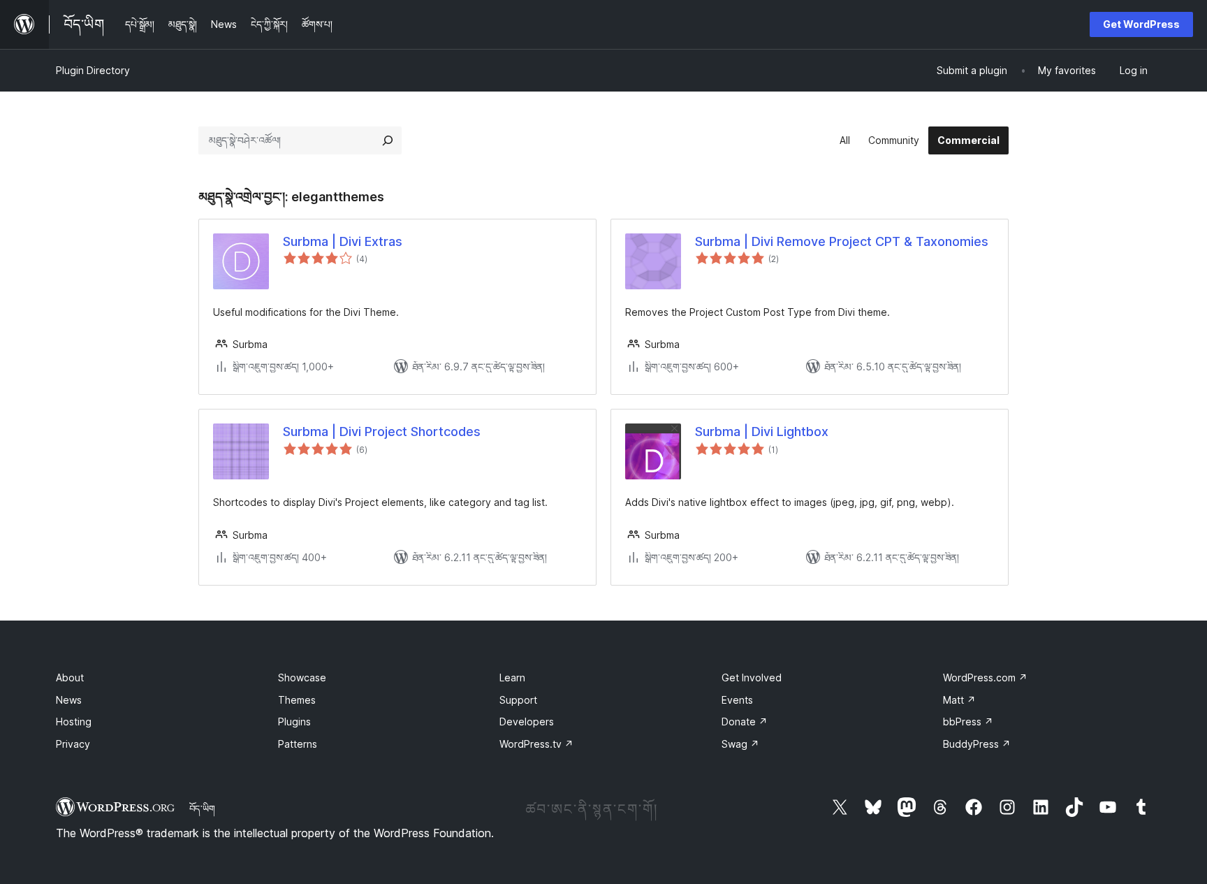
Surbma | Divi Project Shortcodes (382, 431)
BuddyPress (977, 744)
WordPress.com (985, 677)
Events (737, 700)
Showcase (302, 677)
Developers (526, 721)
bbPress (968, 721)
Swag (740, 744)
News (69, 700)
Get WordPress (1141, 24)
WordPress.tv (536, 744)
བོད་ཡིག (202, 808)
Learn (512, 677)
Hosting (74, 721)
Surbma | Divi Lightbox (761, 431)
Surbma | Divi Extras (342, 241)
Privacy (73, 744)
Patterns (297, 744)
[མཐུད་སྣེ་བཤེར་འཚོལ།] (388, 140)
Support (518, 700)
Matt (959, 700)
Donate (745, 721)
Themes (297, 700)
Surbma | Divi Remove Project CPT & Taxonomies (841, 241)
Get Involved (752, 677)
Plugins (294, 721)
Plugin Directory (93, 70)
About (70, 677)
